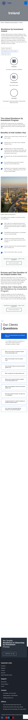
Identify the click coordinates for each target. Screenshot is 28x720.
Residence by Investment (11, 22)
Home (2, 22)
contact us (8, 653)
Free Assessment (14, 263)
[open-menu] (25, 3)
